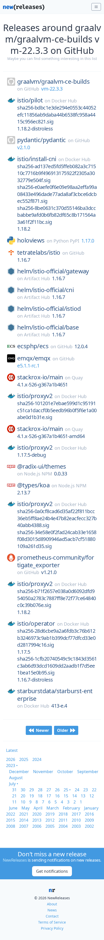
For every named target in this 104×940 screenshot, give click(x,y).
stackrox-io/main (40, 377)
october (65, 771)
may (25, 808)
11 (14, 802)
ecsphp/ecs (32, 346)
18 (40, 796)
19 (31, 796)
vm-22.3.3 (52, 88)
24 (77, 790)
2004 (63, 826)
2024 (36, 759)
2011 (63, 820)
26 (57, 790)
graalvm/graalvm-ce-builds (53, 81)
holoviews (31, 240)
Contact (52, 916)
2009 (89, 820)
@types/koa (33, 485)
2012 (50, 820)
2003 (76, 826)
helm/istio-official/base (48, 327)
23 (85, 790)
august (16, 777)
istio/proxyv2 (35, 396)
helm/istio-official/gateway (53, 271)
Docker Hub (64, 101)
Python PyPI (66, 241)
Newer (42, 730)
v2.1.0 (23, 147)
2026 (10, 759)
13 (83, 796)
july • (13, 783)
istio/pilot (30, 100)
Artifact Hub (37, 278)
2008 (10, 826)
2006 (36, 826)
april (38, 808)
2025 (23, 759)
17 (48, 796)
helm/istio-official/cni (45, 290)
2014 (23, 820)
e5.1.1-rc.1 (28, 365)
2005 (50, 826)
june (13, 808)
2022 (10, 814)
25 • (67, 790)
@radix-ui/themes (41, 466)
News (52, 910)
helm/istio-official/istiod (49, 308)
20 (23, 796)
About (52, 904)
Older (62, 730)
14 (74, 796)
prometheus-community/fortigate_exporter (55, 561)
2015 (10, 820)
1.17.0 (87, 240)
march (52, 808)
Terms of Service (52, 922)
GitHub (31, 89)
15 (66, 796)
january (91, 808)
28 (40, 790)
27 (48, 790)
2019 (50, 814)
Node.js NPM (38, 474)
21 (14, 796)
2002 (89, 826)
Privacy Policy (52, 928)
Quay (77, 378)
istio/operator (36, 623)
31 (14, 790)
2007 (23, 826)
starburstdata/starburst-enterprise (55, 694)
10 (23, 802)
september (87, 771)
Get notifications (52, 871)
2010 (76, 820)
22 (94, 790)
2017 (76, 814)
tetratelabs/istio (38, 252)
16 (57, 796)
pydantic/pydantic (41, 140)
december (19, 771)
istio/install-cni (36, 159)
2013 (36, 820)
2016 (89, 814)
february (71, 808)
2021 (23, 814)
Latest (12, 750)
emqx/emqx (33, 358)
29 (31, 790)
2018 (63, 814)
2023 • (12, 765)
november (43, 771)
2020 (36, 814)
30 (23, 790)
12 (91, 796)
